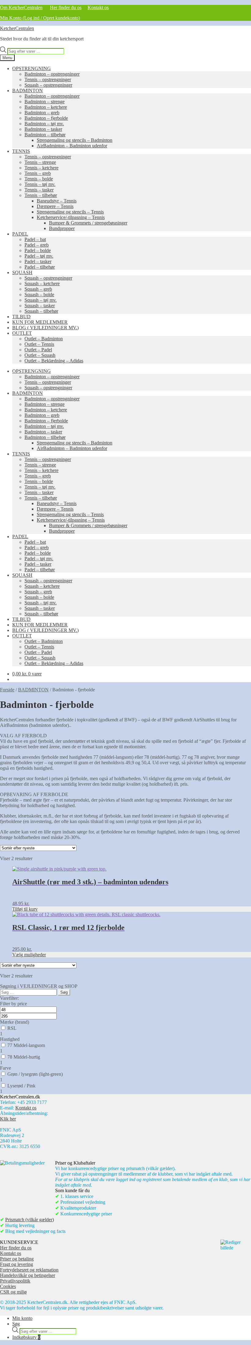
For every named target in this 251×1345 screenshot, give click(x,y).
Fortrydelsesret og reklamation (29, 1269)
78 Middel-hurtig (23, 1057)
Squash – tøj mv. (40, 300)
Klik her (8, 1118)
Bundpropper (62, 228)
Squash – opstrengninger (48, 85)
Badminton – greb (41, 112)
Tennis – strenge (40, 162)
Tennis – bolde (38, 178)
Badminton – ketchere (45, 107)
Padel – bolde (37, 250)
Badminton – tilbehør (45, 134)
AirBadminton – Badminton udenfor (72, 145)
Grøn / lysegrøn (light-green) (35, 1074)
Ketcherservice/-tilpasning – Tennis (71, 217)
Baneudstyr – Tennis (57, 200)
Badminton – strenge (44, 101)
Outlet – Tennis (39, 344)
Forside (7, 689)
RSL (12, 1028)
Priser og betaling (17, 1258)
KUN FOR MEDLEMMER (40, 322)
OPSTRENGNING (31, 68)
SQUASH (22, 272)
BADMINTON (27, 90)
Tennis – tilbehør (40, 195)
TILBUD (21, 316)
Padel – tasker (37, 261)
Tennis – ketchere (41, 167)
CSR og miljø (13, 1291)
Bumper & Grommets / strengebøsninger (88, 222)
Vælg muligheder (29, 954)
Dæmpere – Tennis (55, 206)
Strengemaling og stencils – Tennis (70, 211)
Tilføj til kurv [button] (25, 909)
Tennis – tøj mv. (39, 184)
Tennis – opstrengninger (47, 79)
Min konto (22, 1318)
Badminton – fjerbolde (46, 118)
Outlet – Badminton (43, 338)
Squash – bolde (39, 294)
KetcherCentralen (17, 28)
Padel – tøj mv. (38, 256)
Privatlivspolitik (15, 1280)
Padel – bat (35, 239)
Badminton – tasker (43, 129)
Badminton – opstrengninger (52, 74)
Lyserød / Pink (21, 1085)
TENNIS (21, 151)
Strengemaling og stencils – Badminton (74, 140)
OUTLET (22, 333)
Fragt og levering (16, 1264)
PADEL (20, 233)
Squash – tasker (39, 305)
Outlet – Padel (38, 349)
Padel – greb (36, 244)
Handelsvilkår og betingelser (27, 1275)
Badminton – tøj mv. (44, 123)
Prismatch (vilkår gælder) (29, 1219)
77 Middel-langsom (26, 1045)
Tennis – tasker (39, 189)
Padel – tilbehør (39, 267)
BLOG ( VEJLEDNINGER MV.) (45, 327)
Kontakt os (98, 7)
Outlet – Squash (39, 355)
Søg (16, 1323)
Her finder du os (65, 7)
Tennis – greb (37, 173)
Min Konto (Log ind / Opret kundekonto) (40, 18)
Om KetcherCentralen (21, 7)
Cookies (8, 1286)
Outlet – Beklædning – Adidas (53, 360)
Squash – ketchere (42, 283)
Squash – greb (38, 289)
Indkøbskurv (26, 1337)
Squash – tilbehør (41, 311)
